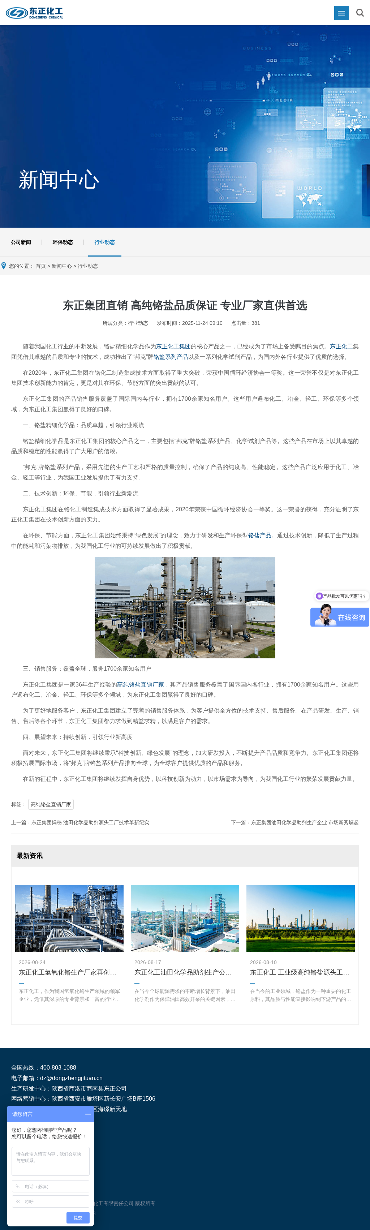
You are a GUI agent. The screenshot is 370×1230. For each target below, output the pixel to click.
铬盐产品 (260, 535)
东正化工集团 (173, 346)
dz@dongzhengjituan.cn (71, 1078)
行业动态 (105, 242)
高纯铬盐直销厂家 (140, 684)
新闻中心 (62, 266)
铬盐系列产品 (171, 357)
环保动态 (63, 242)
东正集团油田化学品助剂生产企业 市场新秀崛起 (305, 822)
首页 (41, 266)
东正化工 (341, 346)
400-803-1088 (58, 1068)
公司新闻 (21, 242)
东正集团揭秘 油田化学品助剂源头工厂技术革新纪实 (90, 822)
